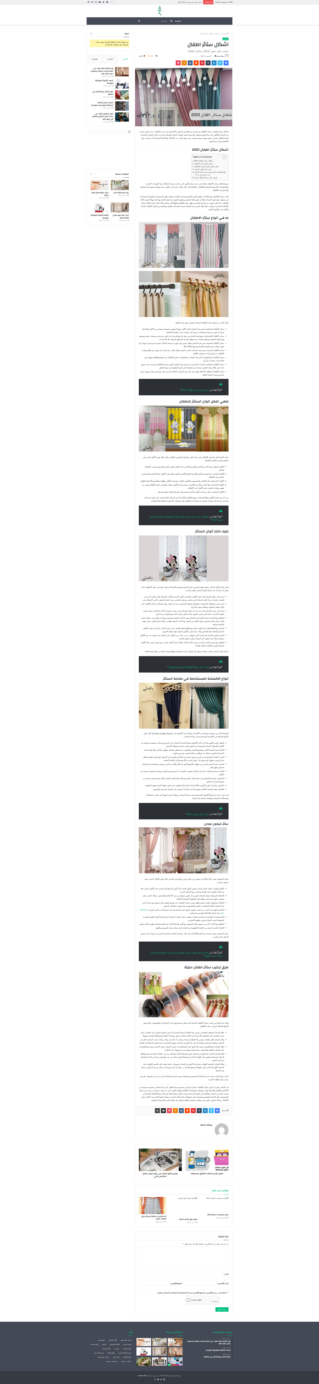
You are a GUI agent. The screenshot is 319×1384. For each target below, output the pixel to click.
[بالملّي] (159, 11)
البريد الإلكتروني (222, 1283)
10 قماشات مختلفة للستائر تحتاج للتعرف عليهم (154, 1217)
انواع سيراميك (127, 1348)
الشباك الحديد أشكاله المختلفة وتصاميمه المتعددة (102, 104)
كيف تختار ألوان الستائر (203, 169)
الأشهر (125, 59)
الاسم (226, 1274)
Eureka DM (142, 1376)
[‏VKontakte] (190, 62)
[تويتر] (220, 62)
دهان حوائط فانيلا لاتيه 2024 (100, 194)
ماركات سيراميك (126, 1361)
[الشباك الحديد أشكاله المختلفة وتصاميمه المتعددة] (122, 106)
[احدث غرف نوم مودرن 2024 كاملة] (120, 207)
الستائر (217, 34)
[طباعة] (157, 1110)
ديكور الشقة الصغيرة (125, 1353)
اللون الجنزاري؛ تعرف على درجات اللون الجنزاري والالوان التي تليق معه (102, 116)
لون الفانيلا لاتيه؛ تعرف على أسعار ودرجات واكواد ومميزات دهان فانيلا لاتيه (101, 71)
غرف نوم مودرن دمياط (197, 814)
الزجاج (104, 1344)
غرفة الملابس (127, 1357)
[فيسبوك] (226, 62)
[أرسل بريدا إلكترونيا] (215, 56)
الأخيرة (110, 59)
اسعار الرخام (127, 1344)
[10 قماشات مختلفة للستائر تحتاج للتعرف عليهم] (152, 1205)
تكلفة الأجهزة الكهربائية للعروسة (100, 217)
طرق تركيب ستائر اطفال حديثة (206, 178)
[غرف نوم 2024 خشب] (120, 185)
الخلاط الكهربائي (115, 1344)
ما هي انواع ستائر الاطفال (203, 164)
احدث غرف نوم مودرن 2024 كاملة (121, 217)
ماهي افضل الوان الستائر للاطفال (207, 166)
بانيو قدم (116, 1348)
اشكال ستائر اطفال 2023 (203, 161)
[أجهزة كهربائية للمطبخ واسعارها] (175, 1361)
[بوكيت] (178, 62)
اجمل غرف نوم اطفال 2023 (195, 389)
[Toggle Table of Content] (223, 157)
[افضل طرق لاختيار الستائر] (183, 1207)
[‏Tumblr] (208, 62)
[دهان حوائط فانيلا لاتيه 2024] (99, 185)
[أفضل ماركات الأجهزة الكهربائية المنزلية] (159, 1361)
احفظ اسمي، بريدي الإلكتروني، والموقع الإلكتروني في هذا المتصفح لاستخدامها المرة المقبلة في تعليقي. (191, 1293)
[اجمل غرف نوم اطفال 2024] (175, 1342)
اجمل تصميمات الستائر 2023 (218, 1214)
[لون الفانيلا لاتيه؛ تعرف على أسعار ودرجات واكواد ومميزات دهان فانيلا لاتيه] (122, 71)
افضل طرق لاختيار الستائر (188, 1219)
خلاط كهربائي (106, 1348)
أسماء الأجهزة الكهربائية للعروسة (104, 82)
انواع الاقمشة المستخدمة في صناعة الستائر (210, 172)
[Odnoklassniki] (184, 62)
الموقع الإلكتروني (176, 1283)
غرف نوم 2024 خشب (121, 192)
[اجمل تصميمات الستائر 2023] (215, 1204)
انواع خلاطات (94, 1344)
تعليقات (95, 59)
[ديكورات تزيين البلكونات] (143, 1361)
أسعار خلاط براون (125, 1340)
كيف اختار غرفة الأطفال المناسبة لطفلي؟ (188, 667)
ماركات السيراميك (103, 1357)
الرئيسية (224, 34)
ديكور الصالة (111, 1353)
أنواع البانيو (101, 1340)
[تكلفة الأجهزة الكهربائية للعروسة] (99, 207)
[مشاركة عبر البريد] (163, 1110)
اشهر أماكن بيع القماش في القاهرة (102, 93)
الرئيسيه (178, 21)
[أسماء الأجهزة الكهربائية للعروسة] (122, 84)
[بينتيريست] (202, 62)
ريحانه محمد (220, 56)
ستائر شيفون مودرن (204, 175)
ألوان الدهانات (112, 1340)
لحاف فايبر (116, 1357)
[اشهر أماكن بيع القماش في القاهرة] (122, 95)
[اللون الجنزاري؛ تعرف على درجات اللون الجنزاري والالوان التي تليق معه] (122, 117)
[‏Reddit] (196, 62)
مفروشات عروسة (111, 1361)
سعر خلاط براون (99, 1353)
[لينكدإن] (214, 62)
